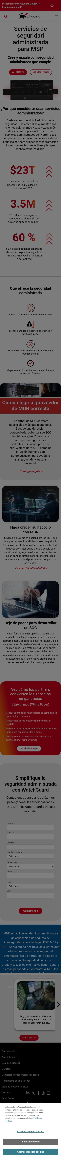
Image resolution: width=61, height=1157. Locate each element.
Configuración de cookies (30, 1131)
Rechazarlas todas (30, 1141)
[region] (30, 1130)
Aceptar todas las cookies (30, 1151)
